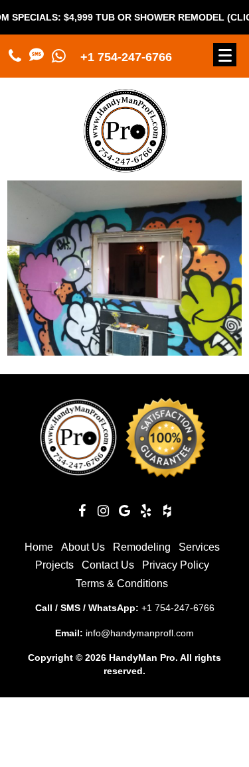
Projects (54, 565)
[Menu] (224, 54)
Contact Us (108, 565)
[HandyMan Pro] (125, 167)
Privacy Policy (175, 565)
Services (199, 547)
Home (39, 547)
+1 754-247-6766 (126, 57)
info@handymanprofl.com (140, 633)
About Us (83, 547)
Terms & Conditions (122, 583)
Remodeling (142, 547)
